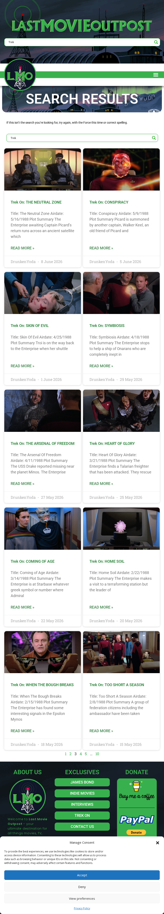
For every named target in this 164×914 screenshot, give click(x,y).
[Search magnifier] (156, 42)
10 (97, 753)
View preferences (82, 898)
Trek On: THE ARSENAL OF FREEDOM (43, 443)
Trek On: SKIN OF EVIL (30, 325)
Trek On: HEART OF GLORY (112, 443)
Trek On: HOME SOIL (106, 561)
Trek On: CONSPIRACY (108, 202)
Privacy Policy (82, 908)
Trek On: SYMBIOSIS (106, 325)
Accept (82, 875)
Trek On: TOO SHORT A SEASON (116, 685)
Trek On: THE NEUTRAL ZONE (36, 202)
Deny (82, 887)
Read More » (22, 248)
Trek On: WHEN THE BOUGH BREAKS (42, 685)
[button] (157, 842)
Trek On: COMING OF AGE (32, 561)
